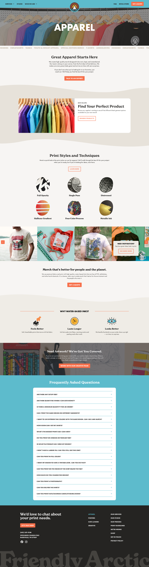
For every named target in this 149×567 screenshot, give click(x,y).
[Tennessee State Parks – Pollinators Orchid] (31, 244)
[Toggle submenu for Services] (14, 4)
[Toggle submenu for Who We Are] (36, 4)
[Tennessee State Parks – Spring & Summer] (106, 244)
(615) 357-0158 (25, 532)
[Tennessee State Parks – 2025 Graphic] (68, 244)
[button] (74, 78)
